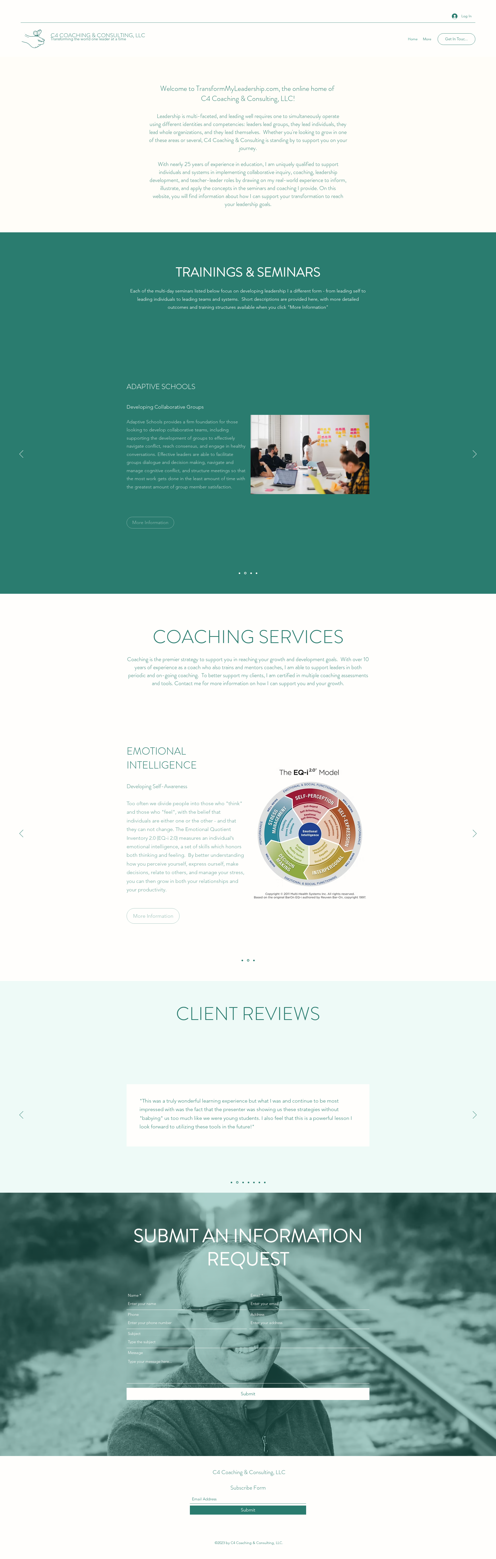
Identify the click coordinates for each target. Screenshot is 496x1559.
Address (257, 1314)
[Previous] (21, 454)
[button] (145, 531)
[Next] (475, 454)
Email (255, 1295)
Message (135, 1353)
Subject (134, 1333)
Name (133, 1295)
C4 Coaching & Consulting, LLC (249, 1472)
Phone (133, 1314)
